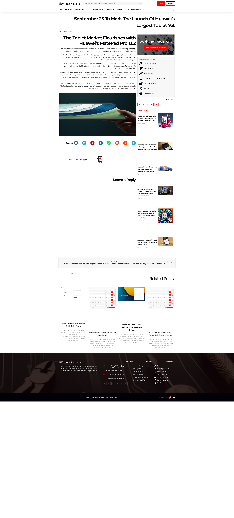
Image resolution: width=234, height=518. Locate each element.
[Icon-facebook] (139, 104)
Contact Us (120, 9)
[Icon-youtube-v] (152, 104)
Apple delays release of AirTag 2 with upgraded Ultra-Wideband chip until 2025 (147, 242)
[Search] (140, 3)
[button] (76, 143)
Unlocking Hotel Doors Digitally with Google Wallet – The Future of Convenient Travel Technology (147, 147)
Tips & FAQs (110, 9)
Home (60, 9)
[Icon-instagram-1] (147, 104)
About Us (68, 9)
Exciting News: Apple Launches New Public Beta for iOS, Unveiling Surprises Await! (147, 169)
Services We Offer (97, 9)
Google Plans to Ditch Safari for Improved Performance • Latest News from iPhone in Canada (147, 118)
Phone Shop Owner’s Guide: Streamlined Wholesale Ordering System (131, 327)
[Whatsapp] (160, 104)
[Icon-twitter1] (143, 104)
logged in (120, 185)
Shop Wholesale (81, 9)
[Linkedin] (156, 104)
